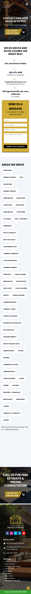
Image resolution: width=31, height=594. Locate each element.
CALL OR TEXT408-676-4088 (12, 32)
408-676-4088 (11, 553)
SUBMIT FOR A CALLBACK (15, 146)
